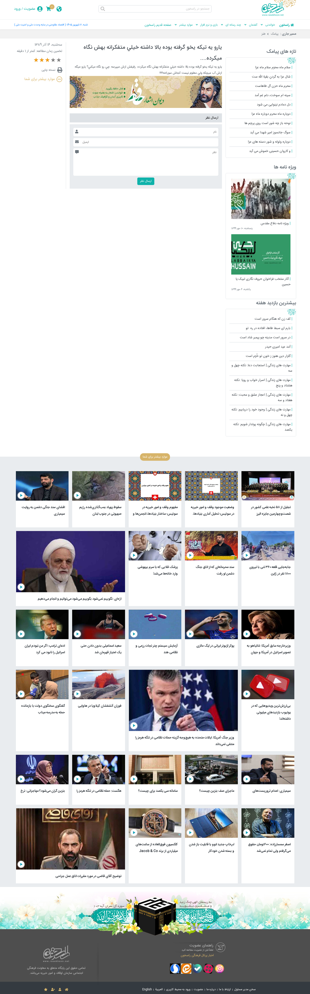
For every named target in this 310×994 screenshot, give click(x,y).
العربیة (159, 989)
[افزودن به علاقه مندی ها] (45, 989)
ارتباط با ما (225, 989)
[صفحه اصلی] (66, 989)
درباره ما (211, 989)
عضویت (29, 9)
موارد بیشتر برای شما (39, 79)
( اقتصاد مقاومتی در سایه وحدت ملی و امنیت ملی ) (40, 25)
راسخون (284, 25)
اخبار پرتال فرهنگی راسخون (197, 955)
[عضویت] (53, 989)
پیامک (274, 34)
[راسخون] (279, 15)
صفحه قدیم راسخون (158, 25)
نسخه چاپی (48, 70)
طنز (263, 34)
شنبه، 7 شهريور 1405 (77, 25)
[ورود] (60, 989)
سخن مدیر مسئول (245, 989)
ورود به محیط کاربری (178, 989)
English (147, 989)
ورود (17, 9)
